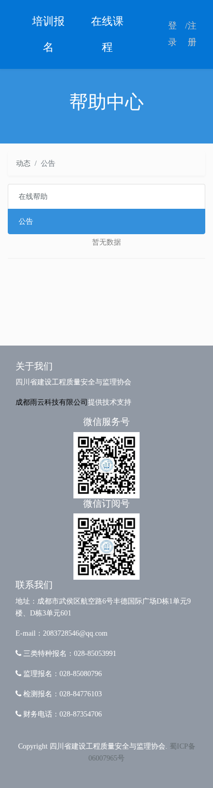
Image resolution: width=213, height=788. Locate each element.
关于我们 (34, 366)
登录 (172, 34)
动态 (23, 163)
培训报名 (48, 34)
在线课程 (107, 34)
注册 (192, 34)
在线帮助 (33, 196)
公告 (26, 221)
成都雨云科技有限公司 (52, 402)
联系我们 (34, 585)
